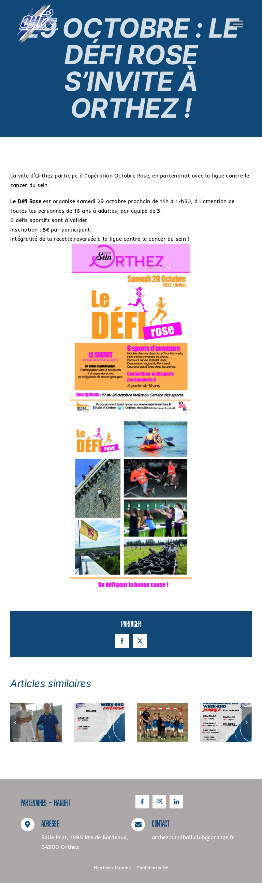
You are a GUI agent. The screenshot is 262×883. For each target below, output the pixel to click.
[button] (15, 722)
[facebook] (142, 801)
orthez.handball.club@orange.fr (193, 837)
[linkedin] (176, 801)
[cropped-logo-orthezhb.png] (37, 6)
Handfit (62, 801)
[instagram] (159, 801)
